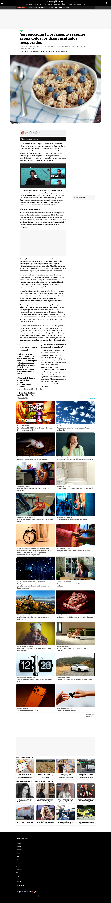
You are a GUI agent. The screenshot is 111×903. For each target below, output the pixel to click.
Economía (43, 4)
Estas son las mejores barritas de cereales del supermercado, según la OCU (45, 51)
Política (36, 4)
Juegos (69, 4)
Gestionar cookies (72, 896)
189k (22, 892)
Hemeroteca (20, 885)
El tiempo (19, 877)
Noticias (29, 4)
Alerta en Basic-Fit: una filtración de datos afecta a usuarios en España (25, 822)
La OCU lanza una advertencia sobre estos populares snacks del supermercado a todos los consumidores (65, 776)
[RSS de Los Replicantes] (17, 892)
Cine (55, 4)
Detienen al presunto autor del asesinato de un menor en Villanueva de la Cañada (86, 822)
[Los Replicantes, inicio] (55, 1)
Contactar (41, 896)
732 (37, 892)
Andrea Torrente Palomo (33, 132)
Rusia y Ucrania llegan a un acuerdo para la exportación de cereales (45, 776)
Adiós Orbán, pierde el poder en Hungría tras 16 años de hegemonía (65, 822)
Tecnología (77, 4)
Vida (83, 4)
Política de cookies (61, 896)
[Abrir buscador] (106, 3)
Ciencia (50, 4)
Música (63, 4)
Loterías (18, 881)
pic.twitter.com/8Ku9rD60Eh (29, 389)
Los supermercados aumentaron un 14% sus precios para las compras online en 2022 (25, 776)
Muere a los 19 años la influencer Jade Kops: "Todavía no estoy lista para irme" (25, 800)
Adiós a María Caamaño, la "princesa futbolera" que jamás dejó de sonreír (65, 800)
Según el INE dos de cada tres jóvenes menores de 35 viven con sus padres (45, 800)
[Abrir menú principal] (2, 3)
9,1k (32, 892)
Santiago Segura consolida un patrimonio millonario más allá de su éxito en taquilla (86, 800)
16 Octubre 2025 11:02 (31, 133)
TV (59, 4)
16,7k (27, 892)
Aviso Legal (28, 896)
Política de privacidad (50, 896)
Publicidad (35, 896)
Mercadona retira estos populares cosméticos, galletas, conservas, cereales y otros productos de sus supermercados (86, 776)
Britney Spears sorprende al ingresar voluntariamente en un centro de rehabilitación (45, 822)
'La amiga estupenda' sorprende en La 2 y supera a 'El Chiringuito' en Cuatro (43, 7)
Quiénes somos (20, 896)
